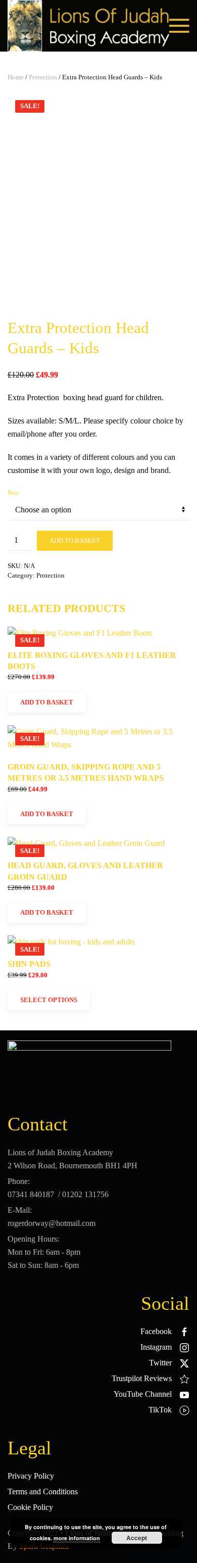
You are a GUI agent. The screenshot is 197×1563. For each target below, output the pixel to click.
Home (16, 77)
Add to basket (75, 540)
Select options (48, 1000)
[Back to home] (88, 26)
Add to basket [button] (46, 702)
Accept (136, 1537)
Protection (43, 77)
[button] (179, 26)
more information (77, 1538)
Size (13, 492)
